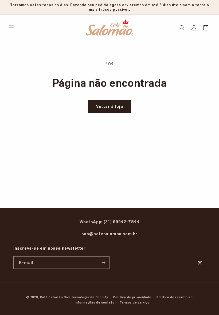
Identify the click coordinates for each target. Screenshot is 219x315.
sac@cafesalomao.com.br (109, 233)
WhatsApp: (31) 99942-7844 (110, 221)
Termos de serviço (135, 302)
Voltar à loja (109, 106)
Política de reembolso (175, 297)
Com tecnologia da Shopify (86, 297)
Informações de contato (94, 302)
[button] (11, 28)
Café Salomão (51, 297)
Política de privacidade (132, 297)
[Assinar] (103, 262)
